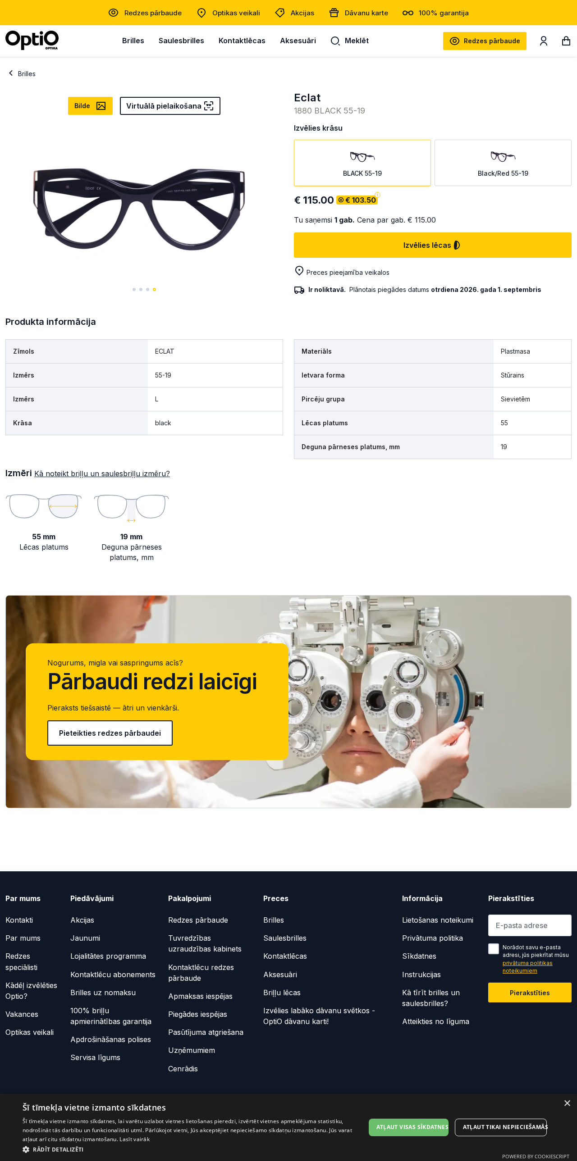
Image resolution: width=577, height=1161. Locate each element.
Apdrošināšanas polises (110, 1039)
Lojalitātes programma (108, 956)
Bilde (82, 105)
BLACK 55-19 (362, 173)
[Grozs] (566, 42)
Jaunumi (85, 937)
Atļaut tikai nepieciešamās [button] (505, 1127)
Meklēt (357, 40)
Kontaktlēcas (242, 40)
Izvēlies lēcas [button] (427, 245)
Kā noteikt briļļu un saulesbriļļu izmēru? (102, 473)
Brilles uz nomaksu (103, 992)
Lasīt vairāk (134, 1139)
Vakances (21, 1014)
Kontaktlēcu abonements (113, 974)
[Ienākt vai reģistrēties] (543, 42)
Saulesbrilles (181, 40)
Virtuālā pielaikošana (163, 105)
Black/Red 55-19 (503, 173)
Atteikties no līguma (435, 1021)
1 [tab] (134, 289)
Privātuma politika (432, 937)
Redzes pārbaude (153, 13)
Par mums (23, 937)
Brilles (133, 40)
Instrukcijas (421, 974)
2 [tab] (140, 289)
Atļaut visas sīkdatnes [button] (412, 1127)
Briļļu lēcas (282, 992)
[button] (194, 1149)
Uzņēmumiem (191, 1050)
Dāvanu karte (366, 13)
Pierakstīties (530, 993)
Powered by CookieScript (535, 1156)
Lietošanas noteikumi (437, 919)
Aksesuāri (298, 40)
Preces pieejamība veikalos (348, 272)
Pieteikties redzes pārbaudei (110, 733)
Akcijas (302, 13)
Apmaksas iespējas (200, 996)
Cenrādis (183, 1068)
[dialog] (288, 1127)
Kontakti (19, 919)
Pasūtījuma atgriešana (205, 1032)
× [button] (566, 1103)
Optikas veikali (236, 13)
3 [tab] (147, 289)
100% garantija (444, 13)
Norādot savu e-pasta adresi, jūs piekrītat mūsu (536, 959)
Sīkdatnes (419, 956)
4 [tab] (154, 289)
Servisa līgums (95, 1057)
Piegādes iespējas (197, 1014)
